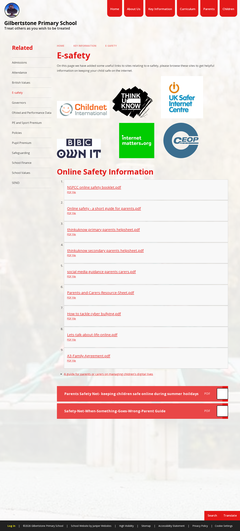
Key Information (84, 45)
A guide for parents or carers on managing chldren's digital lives (108, 374)
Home (60, 45)
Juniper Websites (101, 525)
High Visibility (126, 525)
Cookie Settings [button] (224, 525)
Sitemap (146, 525)
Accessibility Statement (171, 525)
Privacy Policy (200, 525)
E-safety (111, 45)
